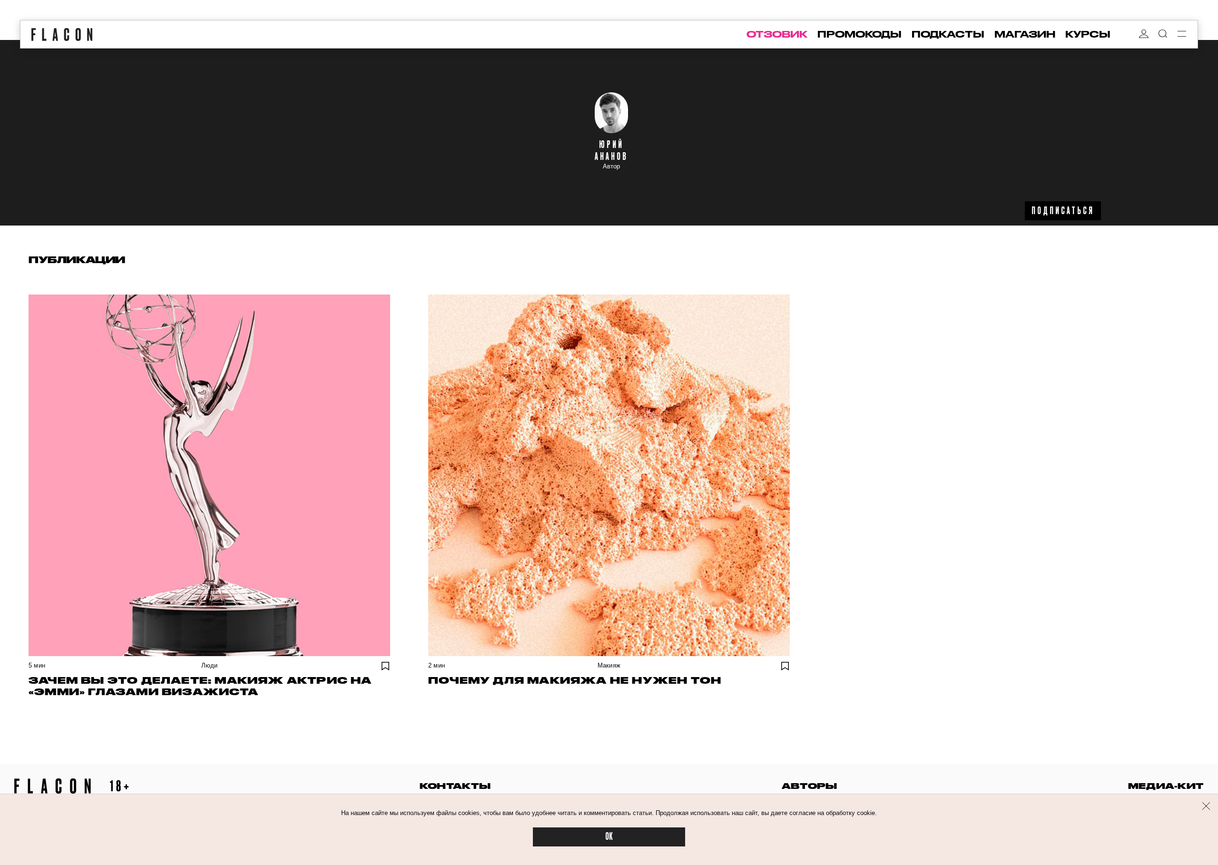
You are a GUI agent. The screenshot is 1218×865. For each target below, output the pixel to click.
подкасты (948, 34)
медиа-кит (1166, 785)
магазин (1024, 34)
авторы (809, 785)
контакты (455, 785)
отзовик (777, 34)
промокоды (859, 34)
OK (609, 837)
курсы (1087, 34)
